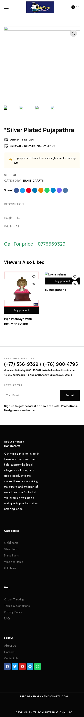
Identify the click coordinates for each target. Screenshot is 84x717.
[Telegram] (30, 666)
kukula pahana (55, 290)
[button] (74, 262)
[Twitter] (15, 666)
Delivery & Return (22, 140)
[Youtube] (22, 666)
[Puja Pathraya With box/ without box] (21, 289)
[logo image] (40, 6)
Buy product (21, 310)
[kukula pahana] (62, 274)
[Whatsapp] (37, 666)
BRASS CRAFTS (33, 180)
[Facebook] (7, 666)
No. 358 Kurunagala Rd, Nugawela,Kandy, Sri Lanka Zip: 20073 (38, 374)
